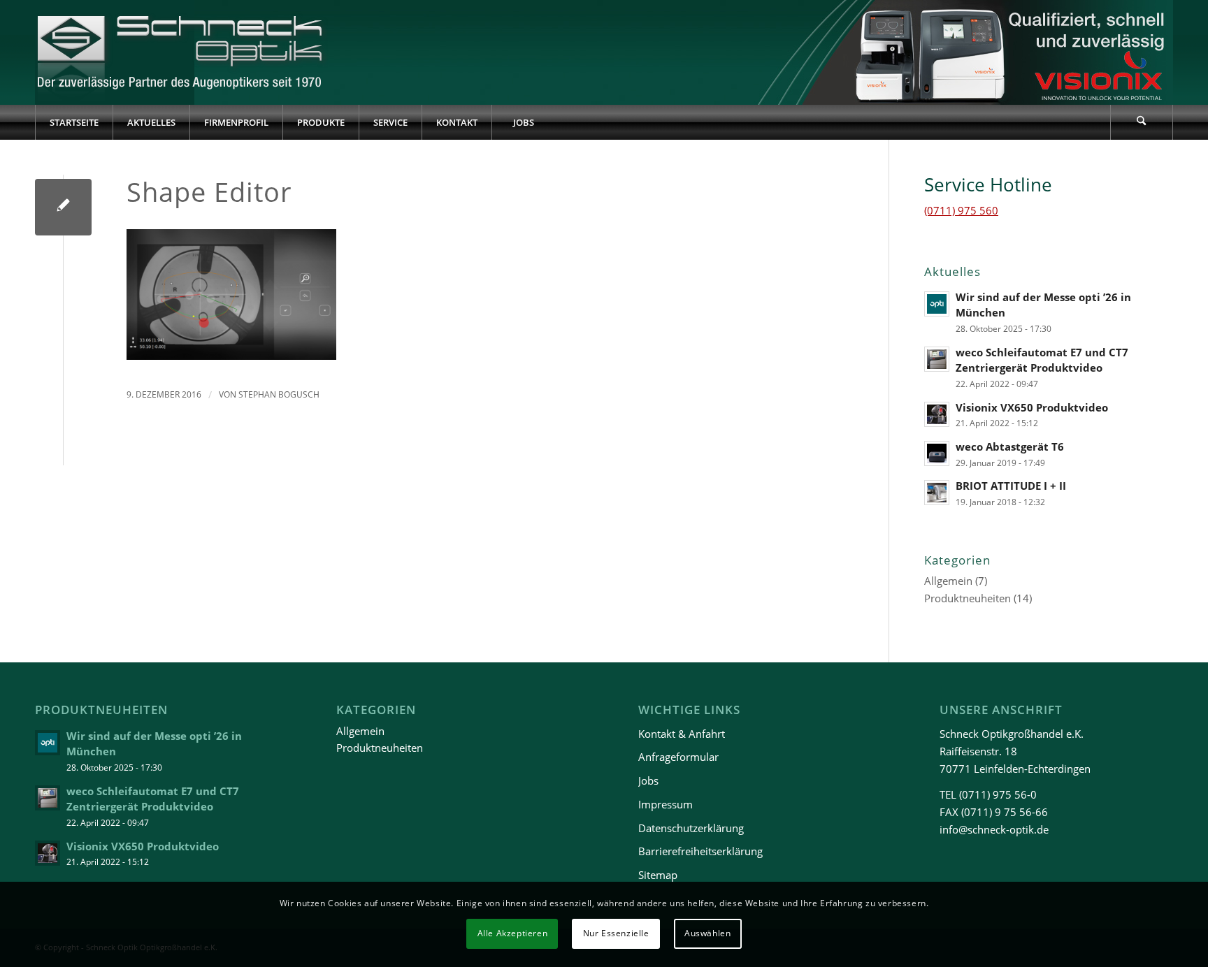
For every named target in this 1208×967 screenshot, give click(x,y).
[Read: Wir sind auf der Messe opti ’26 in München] (936, 304)
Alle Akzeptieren (512, 933)
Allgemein (948, 581)
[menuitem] (74, 122)
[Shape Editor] (63, 207)
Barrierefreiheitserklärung (700, 851)
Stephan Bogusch (278, 394)
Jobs (648, 780)
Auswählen (707, 933)
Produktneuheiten (967, 598)
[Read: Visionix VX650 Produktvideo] (936, 414)
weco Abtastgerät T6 (1010, 446)
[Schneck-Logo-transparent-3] (181, 52)
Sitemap (657, 875)
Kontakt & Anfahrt (681, 734)
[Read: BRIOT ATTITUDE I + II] (936, 492)
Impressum (665, 804)
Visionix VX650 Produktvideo (1032, 407)
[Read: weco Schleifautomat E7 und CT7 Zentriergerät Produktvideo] (936, 359)
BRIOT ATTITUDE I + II (1011, 486)
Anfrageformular (678, 757)
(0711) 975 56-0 (998, 794)
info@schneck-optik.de (994, 829)
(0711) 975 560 (961, 210)
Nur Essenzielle (616, 933)
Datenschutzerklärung (691, 828)
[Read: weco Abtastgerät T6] (936, 453)
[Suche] (1141, 122)
